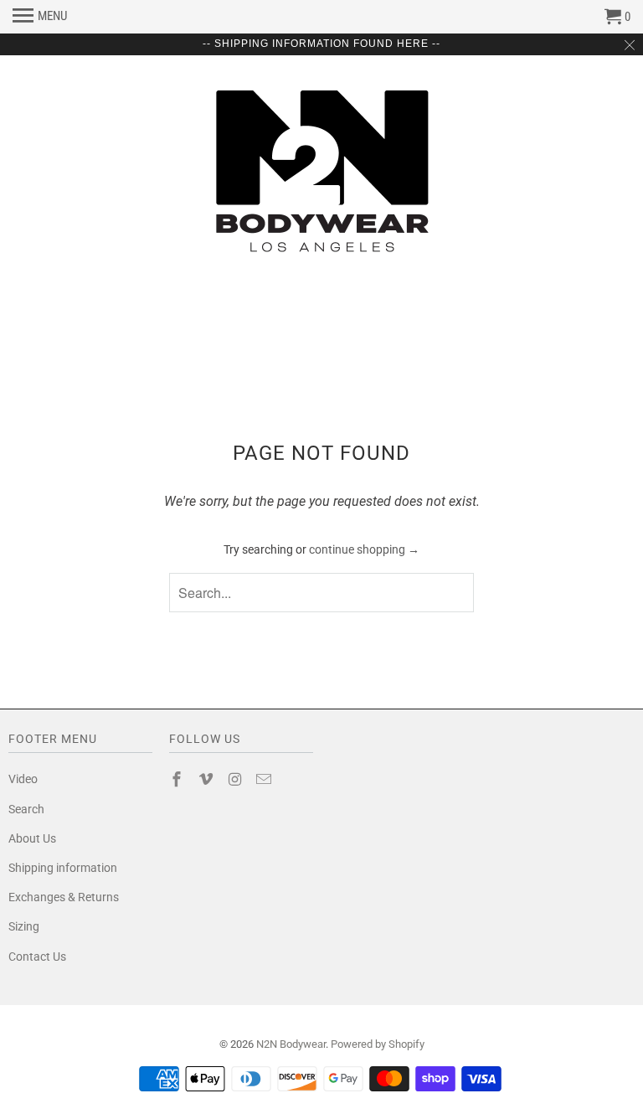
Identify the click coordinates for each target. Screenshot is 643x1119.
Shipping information (62, 867)
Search (26, 809)
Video (23, 779)
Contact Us (37, 956)
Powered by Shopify (377, 1044)
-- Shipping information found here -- (321, 43)
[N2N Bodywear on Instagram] (237, 779)
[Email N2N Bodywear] (265, 779)
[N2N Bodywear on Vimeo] (207, 779)
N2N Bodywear (291, 1044)
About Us (32, 838)
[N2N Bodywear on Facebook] (178, 779)
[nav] (40, 17)
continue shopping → (364, 549)
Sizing (23, 926)
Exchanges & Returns (63, 897)
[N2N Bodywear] (321, 171)
